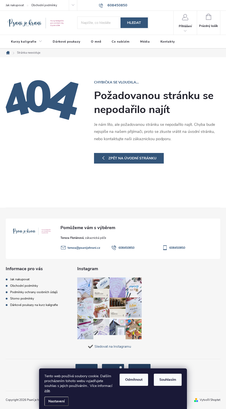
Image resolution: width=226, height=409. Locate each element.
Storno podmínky (22, 298)
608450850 (126, 248)
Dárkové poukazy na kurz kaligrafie (34, 305)
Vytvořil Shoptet (210, 400)
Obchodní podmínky (44, 5)
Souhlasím (167, 379)
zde (47, 390)
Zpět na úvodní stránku (132, 158)
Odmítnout (134, 379)
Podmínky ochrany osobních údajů (34, 292)
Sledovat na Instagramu (112, 346)
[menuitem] (26, 42)
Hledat (134, 22)
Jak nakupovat (15, 5)
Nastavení (56, 401)
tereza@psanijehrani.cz (84, 248)
